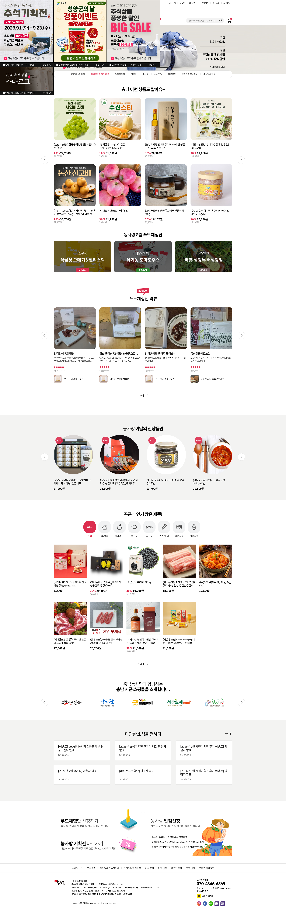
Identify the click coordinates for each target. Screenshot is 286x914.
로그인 (182, 2)
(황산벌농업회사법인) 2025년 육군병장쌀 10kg (211, 146)
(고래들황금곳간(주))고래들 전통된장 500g (118, 212)
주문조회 (216, 2)
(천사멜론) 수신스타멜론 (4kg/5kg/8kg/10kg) (66, 146)
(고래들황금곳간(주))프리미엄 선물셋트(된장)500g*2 (106, 583)
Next (241, 160)
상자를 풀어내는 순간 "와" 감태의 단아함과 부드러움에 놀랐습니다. (211, 359)
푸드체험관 (176, 868)
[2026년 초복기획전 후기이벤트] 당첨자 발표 (142, 750)
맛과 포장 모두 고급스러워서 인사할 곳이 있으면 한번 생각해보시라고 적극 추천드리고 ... (74, 359)
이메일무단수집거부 (109, 868)
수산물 (149, 536)
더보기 (228, 733)
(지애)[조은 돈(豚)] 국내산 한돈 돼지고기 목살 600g (70, 641)
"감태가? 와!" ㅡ (200, 353)
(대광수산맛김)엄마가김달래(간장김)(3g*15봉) (164, 146)
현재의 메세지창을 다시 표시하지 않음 (20, 64)
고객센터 (226, 2)
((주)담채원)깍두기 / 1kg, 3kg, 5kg (215, 583)
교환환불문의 (207, 895)
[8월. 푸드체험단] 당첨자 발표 (136, 775)
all (101, 902)
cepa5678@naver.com (113, 884)
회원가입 (192, 2)
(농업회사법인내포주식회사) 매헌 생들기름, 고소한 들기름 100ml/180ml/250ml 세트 (119, 146)
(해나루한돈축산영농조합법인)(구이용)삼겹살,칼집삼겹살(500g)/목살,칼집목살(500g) (179, 583)
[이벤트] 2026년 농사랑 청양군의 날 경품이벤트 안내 (80, 750)
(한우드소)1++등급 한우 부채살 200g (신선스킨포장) (106, 641)
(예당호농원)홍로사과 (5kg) (68, 210)
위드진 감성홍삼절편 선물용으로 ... (73, 353)
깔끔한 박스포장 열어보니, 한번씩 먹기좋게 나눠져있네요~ (119, 359)
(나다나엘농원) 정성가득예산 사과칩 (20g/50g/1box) (70, 583)
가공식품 (179, 536)
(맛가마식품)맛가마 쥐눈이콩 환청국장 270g (119, 481)
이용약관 (149, 868)
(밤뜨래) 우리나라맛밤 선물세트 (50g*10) (209, 481)
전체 (89, 536)
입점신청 (172, 2)
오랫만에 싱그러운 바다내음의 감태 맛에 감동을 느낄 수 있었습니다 (165, 359)
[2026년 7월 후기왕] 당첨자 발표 (77, 775)
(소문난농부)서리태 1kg (138, 582)
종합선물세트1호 (154, 353)
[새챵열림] (71, 702)
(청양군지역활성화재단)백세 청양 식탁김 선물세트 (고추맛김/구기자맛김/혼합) (72, 481)
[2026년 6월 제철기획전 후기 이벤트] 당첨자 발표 (203, 775)
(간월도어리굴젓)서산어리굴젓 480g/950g (162, 481)
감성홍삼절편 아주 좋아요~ (114, 353)
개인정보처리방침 (132, 868)
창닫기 (45, 64)
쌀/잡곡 (104, 536)
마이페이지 (204, 2)
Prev (44, 160)
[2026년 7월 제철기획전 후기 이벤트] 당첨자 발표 (203, 750)
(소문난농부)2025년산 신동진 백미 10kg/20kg (208, 212)
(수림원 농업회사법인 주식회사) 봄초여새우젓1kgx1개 (165, 212)
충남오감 (91, 868)
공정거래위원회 (206, 868)
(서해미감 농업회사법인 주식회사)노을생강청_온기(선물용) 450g (142, 641)
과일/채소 (119, 536)
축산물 (134, 536)
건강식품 (194, 536)
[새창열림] (200, 903)
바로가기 (98, 822)
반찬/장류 (164, 536)
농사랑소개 (77, 868)
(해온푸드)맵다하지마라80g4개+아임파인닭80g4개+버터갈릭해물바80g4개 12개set (179, 641)
